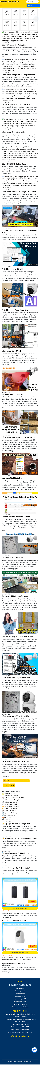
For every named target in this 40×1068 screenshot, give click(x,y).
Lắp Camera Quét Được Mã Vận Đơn (16, 678)
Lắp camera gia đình (20, 999)
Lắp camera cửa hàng (20, 1001)
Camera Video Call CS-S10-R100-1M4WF (14, 921)
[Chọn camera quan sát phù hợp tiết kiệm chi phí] (36, 19)
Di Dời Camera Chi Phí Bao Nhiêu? (16, 868)
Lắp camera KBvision (11, 796)
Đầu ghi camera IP (8, 817)
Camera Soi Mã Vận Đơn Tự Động (15, 596)
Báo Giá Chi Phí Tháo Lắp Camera (14, 164)
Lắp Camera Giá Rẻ (11, 802)
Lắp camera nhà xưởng (20, 1004)
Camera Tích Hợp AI (9, 810)
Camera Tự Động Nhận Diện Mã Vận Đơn (17, 637)
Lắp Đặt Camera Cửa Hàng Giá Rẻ (16, 824)
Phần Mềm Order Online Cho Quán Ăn (16, 517)
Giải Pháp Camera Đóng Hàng (13, 394)
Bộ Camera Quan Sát (11, 793)
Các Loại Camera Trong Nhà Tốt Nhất (16, 104)
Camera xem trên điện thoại (20, 1007)
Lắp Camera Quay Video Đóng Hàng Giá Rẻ (18, 437)
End (12, 785)
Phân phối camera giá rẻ (9, 2)
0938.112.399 (33, 5)
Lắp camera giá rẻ (20, 993)
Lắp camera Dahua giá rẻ (12, 800)
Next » (6, 785)
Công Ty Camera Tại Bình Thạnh (15, 853)
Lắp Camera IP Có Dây (9, 813)
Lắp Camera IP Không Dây (10, 806)
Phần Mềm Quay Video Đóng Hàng (15, 310)
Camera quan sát (20, 991)
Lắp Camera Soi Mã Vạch (11, 351)
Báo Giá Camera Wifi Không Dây (14, 45)
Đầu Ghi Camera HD (9, 815)
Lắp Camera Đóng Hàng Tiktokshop (15, 761)
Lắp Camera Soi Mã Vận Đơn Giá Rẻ (15, 716)
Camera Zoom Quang (9, 808)
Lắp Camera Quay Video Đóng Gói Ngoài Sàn (19, 192)
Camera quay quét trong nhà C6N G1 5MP (14, 963)
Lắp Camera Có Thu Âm (10, 804)
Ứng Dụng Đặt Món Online (12, 478)
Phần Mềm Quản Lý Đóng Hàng (13, 269)
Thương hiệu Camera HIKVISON (14, 798)
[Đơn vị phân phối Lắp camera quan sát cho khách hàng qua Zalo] (34, 1050)
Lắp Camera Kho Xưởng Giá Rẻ (13, 132)
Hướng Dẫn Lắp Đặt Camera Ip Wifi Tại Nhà (19, 838)
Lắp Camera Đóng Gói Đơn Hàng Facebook (18, 75)
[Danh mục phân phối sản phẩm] (1, 5)
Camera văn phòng (20, 996)
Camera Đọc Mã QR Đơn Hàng (13, 557)
